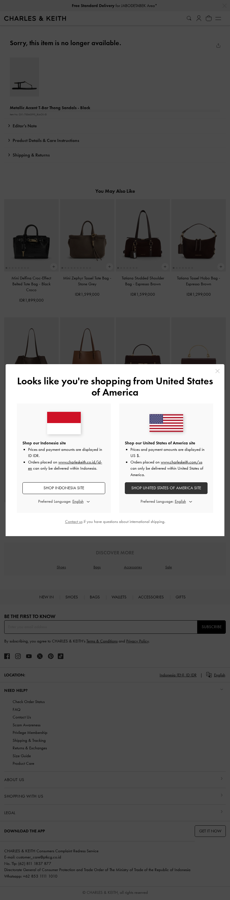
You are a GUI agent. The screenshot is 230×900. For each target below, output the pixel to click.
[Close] (217, 371)
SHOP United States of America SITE (166, 487)
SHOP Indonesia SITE (63, 487)
